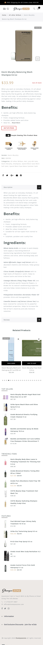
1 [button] (2, 380)
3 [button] (6, 380)
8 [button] (16, 380)
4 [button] (8, 380)
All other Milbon (15, 15)
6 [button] (12, 380)
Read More (16, 123)
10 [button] (20, 380)
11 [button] (22, 380)
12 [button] (24, 380)
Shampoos (17, 164)
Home (4, 15)
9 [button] (18, 380)
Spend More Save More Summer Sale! (23, 166)
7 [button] (14, 380)
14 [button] (28, 380)
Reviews (7, 320)
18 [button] (36, 380)
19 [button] (38, 380)
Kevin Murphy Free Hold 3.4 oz (31, 369)
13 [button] (26, 380)
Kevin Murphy (13, 155)
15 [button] (30, 380)
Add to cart (31, 363)
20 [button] (40, 380)
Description (8, 187)
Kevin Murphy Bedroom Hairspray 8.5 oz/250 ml (11, 369)
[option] (11, 355)
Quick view (18, 339)
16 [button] (32, 380)
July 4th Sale (33, 161)
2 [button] (4, 380)
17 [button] (34, 380)
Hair (25, 161)
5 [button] (10, 380)
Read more (11, 363)
